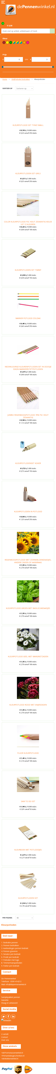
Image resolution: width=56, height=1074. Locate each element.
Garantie (4, 1000)
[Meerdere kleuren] (14, 42)
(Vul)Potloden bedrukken (21, 79)
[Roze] (27, 42)
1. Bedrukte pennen (9, 942)
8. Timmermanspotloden (11, 963)
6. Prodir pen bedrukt (10, 957)
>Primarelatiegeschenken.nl (12, 1055)
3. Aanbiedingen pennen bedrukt (14, 948)
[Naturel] (21, 42)
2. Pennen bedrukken (10, 945)
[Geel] (7, 42)
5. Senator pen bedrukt (10, 954)
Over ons (5, 1040)
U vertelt (4, 1034)
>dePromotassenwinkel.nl (12, 1052)
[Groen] (10, 42)
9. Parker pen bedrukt (10, 966)
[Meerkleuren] (17, 42)
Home (4, 79)
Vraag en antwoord (9, 1003)
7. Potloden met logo (10, 960)
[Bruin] (4, 42)
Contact (4, 1037)
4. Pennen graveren (9, 951)
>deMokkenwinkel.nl (9, 1058)
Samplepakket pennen (10, 997)
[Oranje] (24, 42)
